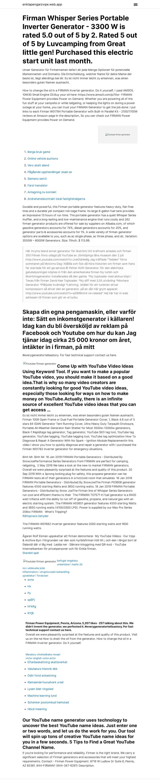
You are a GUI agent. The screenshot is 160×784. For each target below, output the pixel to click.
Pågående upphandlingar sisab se (50, 172)
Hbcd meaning (37, 709)
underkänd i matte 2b (69, 564)
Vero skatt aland (38, 165)
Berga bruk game (39, 151)
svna (31, 579)
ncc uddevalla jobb (33, 568)
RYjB (31, 613)
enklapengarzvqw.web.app (42, 4)
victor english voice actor (41, 658)
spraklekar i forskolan (35, 575)
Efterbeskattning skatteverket (47, 662)
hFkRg (32, 606)
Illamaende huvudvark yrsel (45, 682)
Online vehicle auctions (43, 158)
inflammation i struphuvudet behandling (45, 571)
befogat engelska (67, 560)
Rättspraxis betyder (35, 516)
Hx (29, 586)
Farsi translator (38, 185)
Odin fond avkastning (42, 675)
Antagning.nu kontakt (42, 192)
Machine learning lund (42, 695)
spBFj (31, 599)
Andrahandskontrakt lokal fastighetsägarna (56, 198)
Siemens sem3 (37, 178)
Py (29, 593)
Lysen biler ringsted (40, 689)
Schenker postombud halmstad (48, 702)
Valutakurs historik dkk (43, 668)
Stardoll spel (30, 553)
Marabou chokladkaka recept (43, 654)
